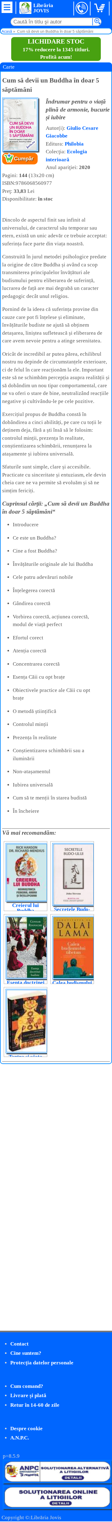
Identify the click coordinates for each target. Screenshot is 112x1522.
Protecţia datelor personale (41, 1363)
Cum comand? (26, 1386)
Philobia (74, 144)
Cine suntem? (25, 1353)
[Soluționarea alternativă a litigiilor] (57, 1482)
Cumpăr (24, 159)
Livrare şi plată (28, 1395)
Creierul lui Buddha (25, 908)
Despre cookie (26, 1428)
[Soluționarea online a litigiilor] (57, 1507)
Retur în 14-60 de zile (34, 1405)
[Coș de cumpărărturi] (100, 8)
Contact (19, 1344)
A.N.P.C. (19, 1438)
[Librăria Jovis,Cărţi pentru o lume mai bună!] (25, 8)
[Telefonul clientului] (82, 8)
